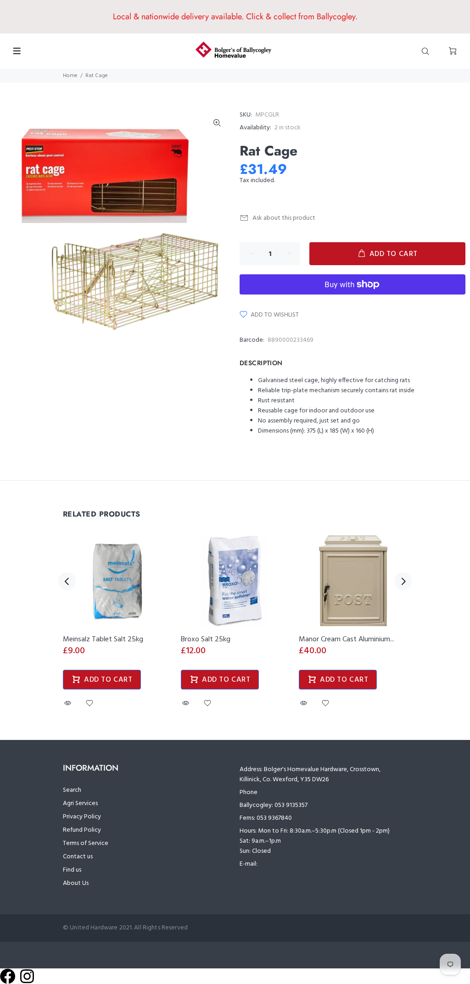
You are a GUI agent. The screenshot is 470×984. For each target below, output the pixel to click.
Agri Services (80, 803)
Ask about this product (283, 218)
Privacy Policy (82, 817)
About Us (76, 883)
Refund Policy (82, 830)
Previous (67, 581)
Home (70, 75)
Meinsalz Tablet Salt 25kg (103, 639)
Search (72, 790)
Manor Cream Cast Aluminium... (346, 639)
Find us (72, 870)
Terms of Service (85, 843)
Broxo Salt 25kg (205, 639)
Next (403, 581)
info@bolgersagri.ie (286, 864)
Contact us (78, 856)
